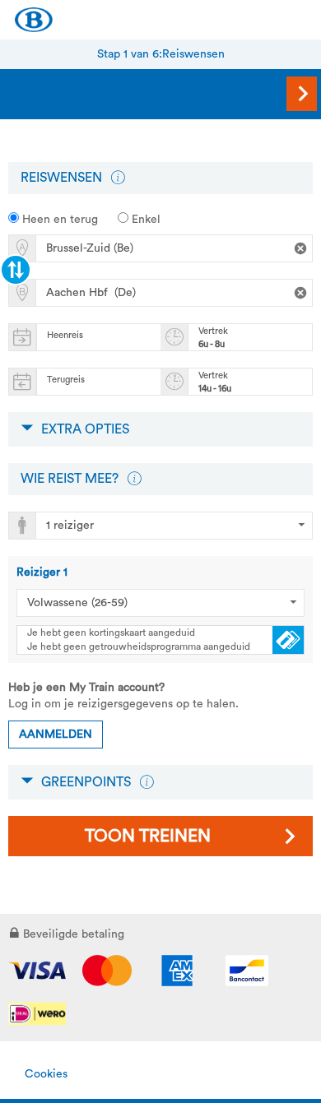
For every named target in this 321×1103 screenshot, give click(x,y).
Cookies (46, 1074)
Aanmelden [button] (55, 734)
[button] (117, 177)
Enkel (144, 219)
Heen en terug (58, 219)
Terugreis (66, 379)
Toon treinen (148, 836)
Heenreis (65, 335)
